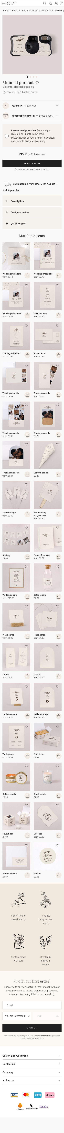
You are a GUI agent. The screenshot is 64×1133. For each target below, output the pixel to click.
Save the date (40, 313)
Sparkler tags (9, 512)
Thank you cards (10, 393)
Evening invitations (11, 353)
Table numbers (9, 714)
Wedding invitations (11, 274)
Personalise (32, 163)
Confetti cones (41, 472)
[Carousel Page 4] (36, 77)
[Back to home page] (11, 5)
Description (17, 201)
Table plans (8, 754)
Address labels (9, 873)
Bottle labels (40, 595)
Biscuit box (39, 754)
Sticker (37, 873)
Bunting (6, 555)
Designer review (20, 212)
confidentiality (46, 1036)
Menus (5, 674)
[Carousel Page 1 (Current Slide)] (27, 77)
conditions (35, 1038)
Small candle (40, 794)
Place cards (8, 635)
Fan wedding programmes (40, 514)
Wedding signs (9, 595)
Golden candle (9, 794)
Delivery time (18, 223)
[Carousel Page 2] (30, 77)
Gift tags (38, 834)
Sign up (32, 1027)
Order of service (42, 555)
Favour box (7, 834)
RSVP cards (39, 353)
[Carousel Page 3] (33, 77)
